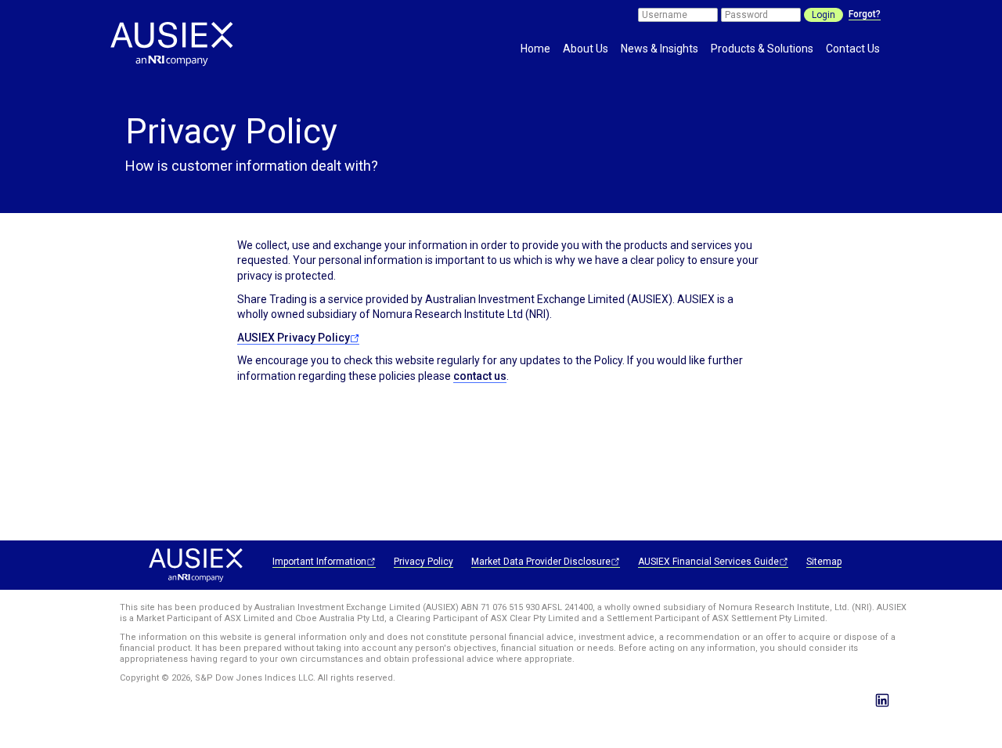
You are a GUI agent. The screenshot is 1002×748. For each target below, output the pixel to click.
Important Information (319, 561)
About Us (585, 48)
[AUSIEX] (185, 53)
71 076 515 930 (510, 607)
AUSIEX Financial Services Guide (708, 561)
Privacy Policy (423, 561)
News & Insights (659, 48)
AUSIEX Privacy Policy (293, 337)
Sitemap (824, 561)
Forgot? (865, 14)
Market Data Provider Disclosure (541, 561)
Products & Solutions (762, 48)
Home (535, 48)
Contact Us (853, 48)
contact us (479, 376)
